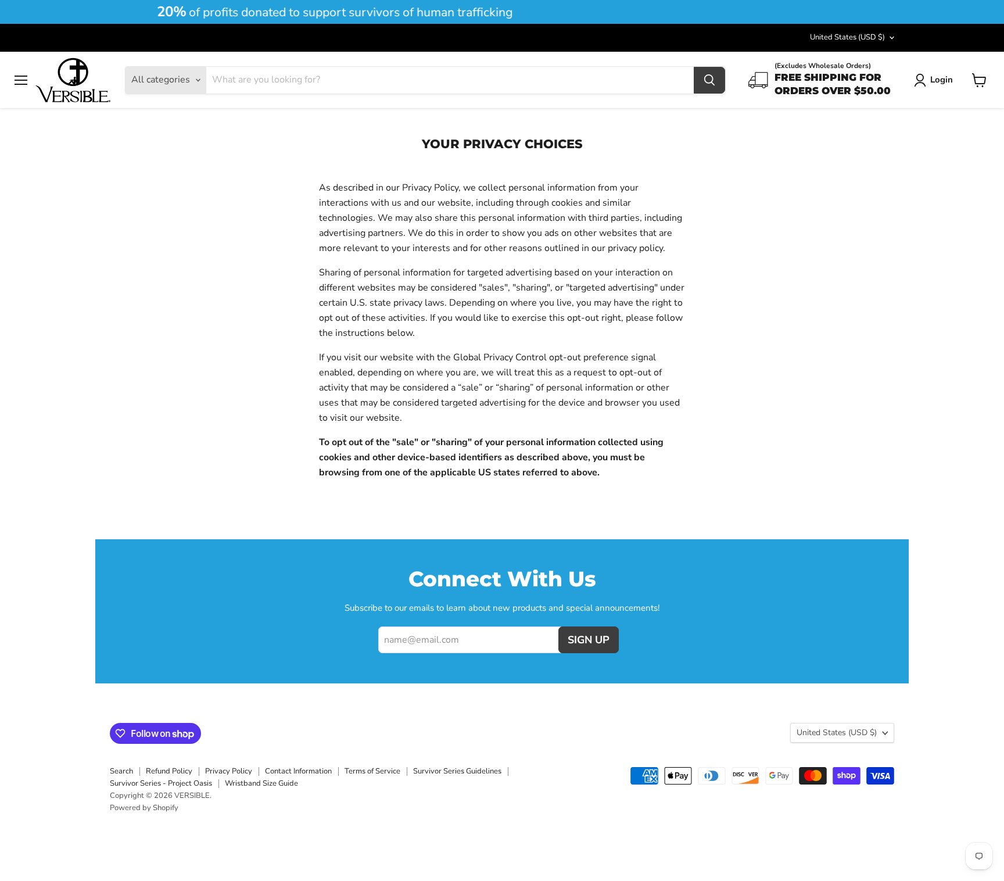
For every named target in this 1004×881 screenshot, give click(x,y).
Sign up (588, 640)
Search (121, 771)
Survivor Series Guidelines (457, 771)
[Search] (709, 80)
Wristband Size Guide (261, 783)
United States (847, 37)
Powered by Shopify (144, 808)
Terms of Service (372, 771)
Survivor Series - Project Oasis (161, 783)
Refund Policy (169, 771)
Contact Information (298, 771)
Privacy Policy (228, 771)
